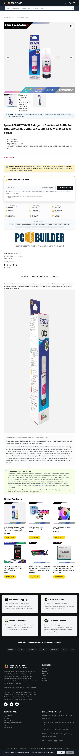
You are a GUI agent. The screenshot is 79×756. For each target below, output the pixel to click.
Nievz (13, 437)
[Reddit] (16, 265)
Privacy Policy (8, 727)
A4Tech (10, 649)
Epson (10, 258)
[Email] (13, 265)
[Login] (66, 3)
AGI (64, 649)
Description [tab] (25, 276)
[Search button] (72, 8)
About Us (45, 669)
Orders (6, 718)
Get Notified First (65, 187)
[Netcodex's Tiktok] (11, 704)
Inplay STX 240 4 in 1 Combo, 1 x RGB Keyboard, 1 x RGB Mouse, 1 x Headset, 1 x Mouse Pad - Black (39, 568)
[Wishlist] (70, 3)
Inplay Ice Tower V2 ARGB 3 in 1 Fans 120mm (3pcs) (39, 528)
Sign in (9, 196)
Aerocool (54, 649)
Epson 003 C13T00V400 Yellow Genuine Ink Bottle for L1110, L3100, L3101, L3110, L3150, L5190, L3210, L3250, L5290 (14, 529)
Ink (15, 256)
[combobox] (37, 8)
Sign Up (44, 680)
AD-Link (31, 649)
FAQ (5, 725)
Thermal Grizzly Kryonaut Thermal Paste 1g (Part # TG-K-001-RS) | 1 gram (14, 568)
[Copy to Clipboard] (10, 265)
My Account (8, 716)
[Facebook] (4, 265)
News (44, 676)
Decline (70, 752)
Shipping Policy (9, 720)
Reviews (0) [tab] (54, 276)
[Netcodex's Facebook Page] (6, 704)
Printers (20, 256)
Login (44, 678)
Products (45, 673)
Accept (61, 752)
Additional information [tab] (40, 276)
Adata (43, 649)
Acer (21, 649)
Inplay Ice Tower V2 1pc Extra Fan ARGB (62, 528)
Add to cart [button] (10, 537)
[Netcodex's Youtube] (17, 704)
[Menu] (5, 3)
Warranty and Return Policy (13, 723)
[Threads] (7, 265)
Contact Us (45, 671)
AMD (73, 649)
